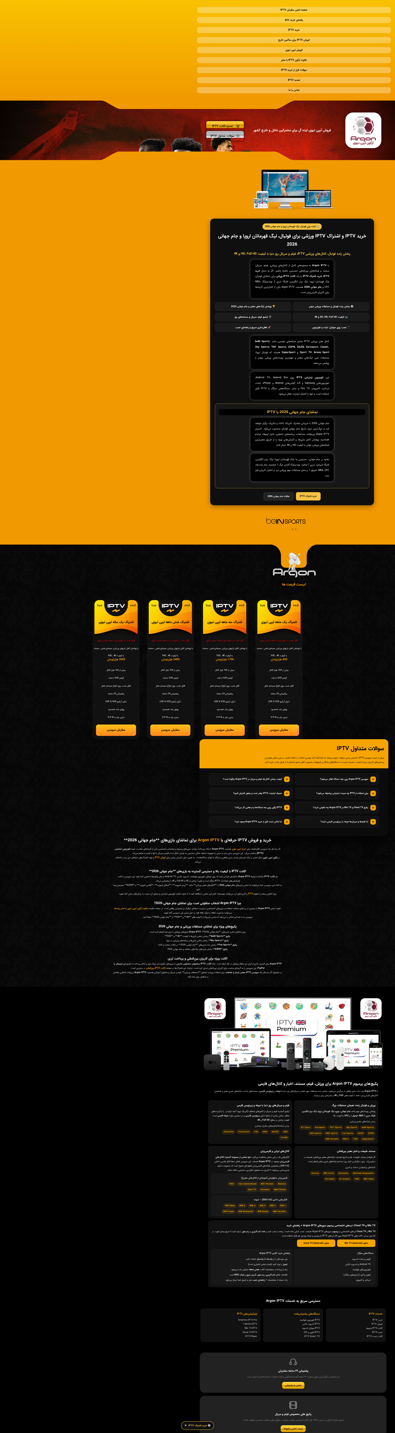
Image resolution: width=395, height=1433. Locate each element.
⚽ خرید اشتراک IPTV (199, 1425)
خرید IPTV (294, 21)
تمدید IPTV (294, 55)
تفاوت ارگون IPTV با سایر (294, 41)
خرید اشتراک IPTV (308, 465)
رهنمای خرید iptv (294, 14)
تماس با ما (294, 62)
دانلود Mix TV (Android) (356, 1215)
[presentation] (292, 498)
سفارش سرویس (279, 700)
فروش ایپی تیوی (294, 35)
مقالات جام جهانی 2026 (279, 465)
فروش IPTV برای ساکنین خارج (294, 28)
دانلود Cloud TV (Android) (316, 1215)
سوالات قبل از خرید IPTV (294, 48)
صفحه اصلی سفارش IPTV (294, 7)
